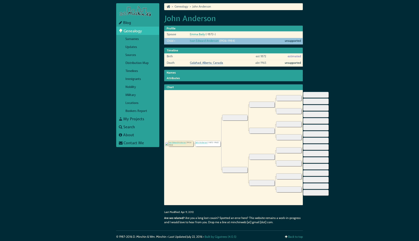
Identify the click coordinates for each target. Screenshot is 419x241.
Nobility (130, 87)
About (128, 134)
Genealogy (132, 30)
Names (171, 72)
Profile (171, 28)
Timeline (172, 50)
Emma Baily (197, 34)
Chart (170, 87)
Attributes (173, 78)
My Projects (133, 118)
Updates (131, 47)
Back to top (295, 237)
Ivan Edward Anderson (204, 41)
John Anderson (201, 6)
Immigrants (133, 79)
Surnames (132, 39)
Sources (130, 55)
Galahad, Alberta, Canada (206, 63)
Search (128, 126)
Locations (131, 103)
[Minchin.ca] (168, 6)
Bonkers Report (136, 111)
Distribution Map (137, 63)
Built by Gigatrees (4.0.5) (220, 237)
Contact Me (133, 142)
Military (130, 95)
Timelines (131, 71)
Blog (126, 22)
